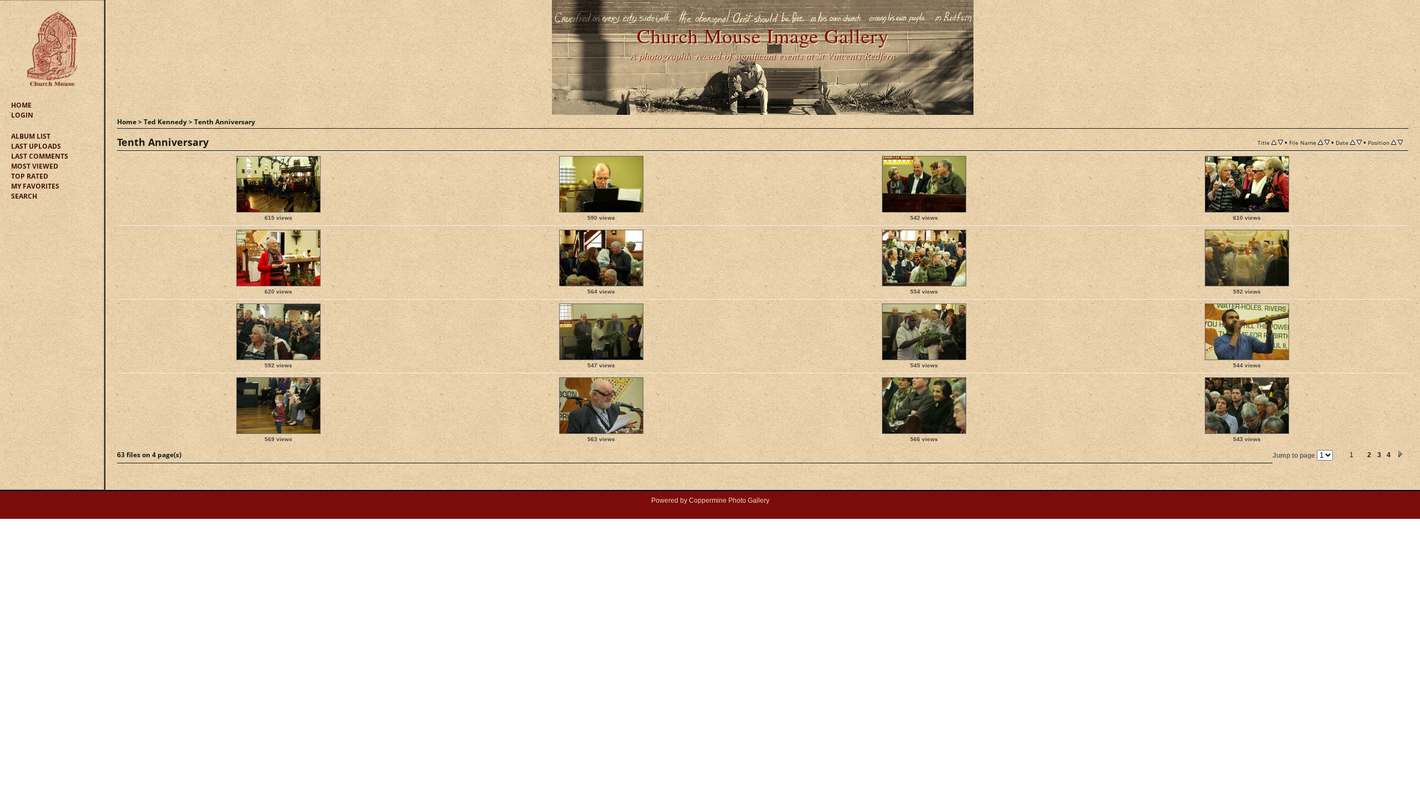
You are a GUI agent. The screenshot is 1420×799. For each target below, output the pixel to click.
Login (22, 115)
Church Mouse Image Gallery (763, 35)
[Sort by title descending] (1280, 142)
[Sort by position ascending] (1393, 142)
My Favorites (35, 186)
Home (21, 105)
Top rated (29, 176)
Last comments (39, 156)
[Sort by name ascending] (1320, 142)
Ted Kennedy (165, 122)
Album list (30, 136)
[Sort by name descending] (1327, 142)
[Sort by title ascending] (1273, 142)
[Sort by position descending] (1400, 142)
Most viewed (34, 166)
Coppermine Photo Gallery (729, 500)
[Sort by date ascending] (1352, 142)
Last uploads (36, 146)
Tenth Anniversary (224, 122)
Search (24, 196)
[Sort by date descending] (1359, 142)
